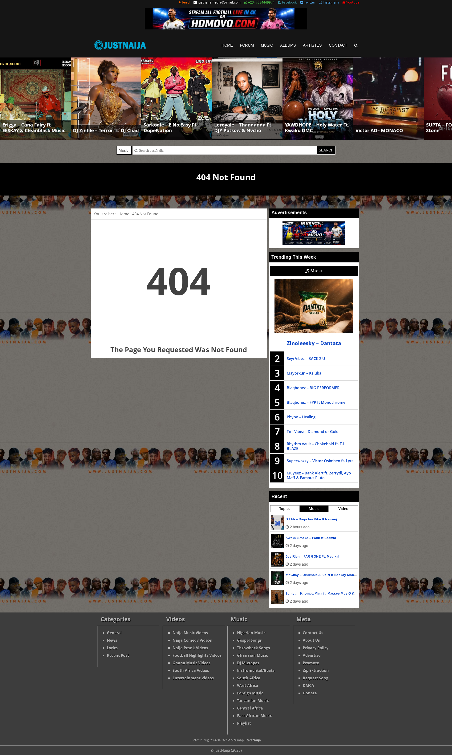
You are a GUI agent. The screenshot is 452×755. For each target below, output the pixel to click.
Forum (247, 45)
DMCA (308, 685)
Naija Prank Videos (190, 647)
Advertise (311, 655)
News (112, 640)
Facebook (289, 2)
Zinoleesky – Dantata (314, 343)
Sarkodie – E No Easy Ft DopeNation (170, 128)
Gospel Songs (249, 640)
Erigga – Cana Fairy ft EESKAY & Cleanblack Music (33, 128)
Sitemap (237, 740)
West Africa (247, 685)
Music (267, 45)
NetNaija (254, 740)
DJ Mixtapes (248, 662)
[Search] (356, 45)
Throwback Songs (253, 647)
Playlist (244, 723)
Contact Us (313, 632)
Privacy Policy (315, 647)
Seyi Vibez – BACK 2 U (306, 358)
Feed (185, 2)
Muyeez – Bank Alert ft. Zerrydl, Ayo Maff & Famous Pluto (319, 475)
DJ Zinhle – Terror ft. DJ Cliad (106, 130)
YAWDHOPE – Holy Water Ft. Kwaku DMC (317, 128)
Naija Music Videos (190, 632)
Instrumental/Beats (255, 670)
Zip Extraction (316, 670)
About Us (311, 640)
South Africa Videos (191, 670)
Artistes (312, 45)
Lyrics (112, 647)
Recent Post (118, 655)
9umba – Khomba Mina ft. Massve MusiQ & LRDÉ (325, 593)
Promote (311, 662)
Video (343, 508)
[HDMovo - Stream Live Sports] (226, 28)
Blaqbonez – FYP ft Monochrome (316, 402)
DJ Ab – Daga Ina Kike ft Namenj (311, 519)
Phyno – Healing (301, 417)
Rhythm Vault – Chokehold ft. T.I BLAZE (315, 446)
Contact (338, 45)
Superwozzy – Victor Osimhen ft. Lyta (320, 460)
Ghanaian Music (252, 655)
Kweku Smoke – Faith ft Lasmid (311, 538)
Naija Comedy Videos (192, 640)
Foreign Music (250, 693)
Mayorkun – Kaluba (304, 373)
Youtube (352, 2)
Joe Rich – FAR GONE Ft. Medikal (312, 556)
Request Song (315, 678)
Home (227, 45)
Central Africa (250, 708)
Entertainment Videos (193, 678)
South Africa (248, 678)
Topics (284, 508)
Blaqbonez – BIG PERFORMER (313, 387)
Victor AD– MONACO (379, 130)
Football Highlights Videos (197, 655)
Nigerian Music (251, 632)
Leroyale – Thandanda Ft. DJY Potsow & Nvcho (243, 128)
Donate (310, 693)
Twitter (309, 2)
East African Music (254, 715)
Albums (288, 45)
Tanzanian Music (253, 700)
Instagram (330, 2)
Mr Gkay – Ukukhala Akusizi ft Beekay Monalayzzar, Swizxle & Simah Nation (346, 575)
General (114, 632)
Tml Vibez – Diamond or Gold (313, 431)
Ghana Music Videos (191, 662)
